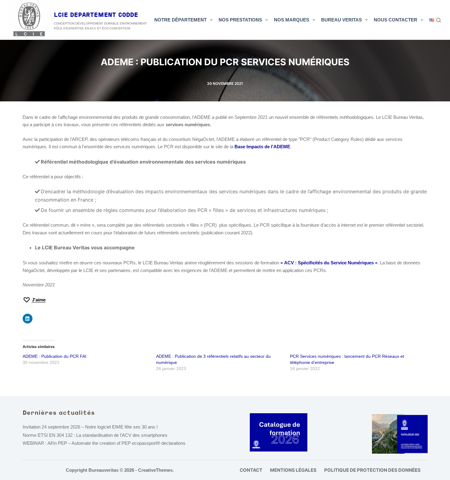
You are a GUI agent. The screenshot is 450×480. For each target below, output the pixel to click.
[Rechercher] (438, 20)
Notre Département (180, 19)
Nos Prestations (240, 19)
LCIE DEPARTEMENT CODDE (96, 15)
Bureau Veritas (341, 19)
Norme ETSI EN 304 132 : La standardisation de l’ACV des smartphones (95, 435)
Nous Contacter (395, 19)
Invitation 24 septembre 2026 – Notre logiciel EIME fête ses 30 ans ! (90, 426)
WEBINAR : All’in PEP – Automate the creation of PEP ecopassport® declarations (104, 443)
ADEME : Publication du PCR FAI (54, 356)
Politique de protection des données (372, 470)
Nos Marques (291, 19)
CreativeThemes (155, 470)
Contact (251, 470)
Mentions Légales (293, 470)
